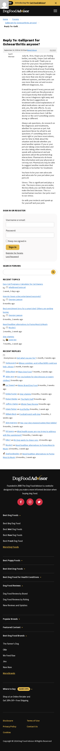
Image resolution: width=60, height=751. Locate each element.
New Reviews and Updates (15, 605)
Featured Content (12, 627)
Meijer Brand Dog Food (28, 385)
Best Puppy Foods (11, 560)
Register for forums (14, 253)
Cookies (7, 732)
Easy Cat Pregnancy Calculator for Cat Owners (23, 284)
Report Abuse (32, 50)
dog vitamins (8, 336)
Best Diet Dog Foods (13, 568)
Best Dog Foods (10, 515)
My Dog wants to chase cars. (26, 440)
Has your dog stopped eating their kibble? (38, 422)
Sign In (12, 247)
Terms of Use (33, 721)
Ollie (5, 649)
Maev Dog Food (25, 371)
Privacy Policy (9, 727)
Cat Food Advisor (37, 3)
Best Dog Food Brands (14, 635)
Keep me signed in (17, 241)
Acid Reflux (24, 409)
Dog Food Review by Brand (15, 593)
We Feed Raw (9, 655)
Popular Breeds (10, 619)
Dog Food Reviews (12, 585)
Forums (15, 19)
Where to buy (16, 689)
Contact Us (32, 727)
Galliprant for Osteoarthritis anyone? (21, 22)
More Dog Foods (11, 547)
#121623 (53, 50)
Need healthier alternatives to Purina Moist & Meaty (25, 324)
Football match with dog (30, 414)
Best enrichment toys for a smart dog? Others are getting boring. (28, 310)
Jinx (5, 661)
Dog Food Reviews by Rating (16, 599)
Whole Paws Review (29, 404)
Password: (11, 230)
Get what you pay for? (26, 358)
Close (56, 3)
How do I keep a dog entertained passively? (22, 296)
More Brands (9, 673)
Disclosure (8, 721)
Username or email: (15, 220)
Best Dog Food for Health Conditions (21, 577)
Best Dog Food (11, 523)
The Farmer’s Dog (11, 643)
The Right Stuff (27, 399)
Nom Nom (7, 667)
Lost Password (12, 256)
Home (5, 19)
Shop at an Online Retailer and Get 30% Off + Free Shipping (16, 698)
